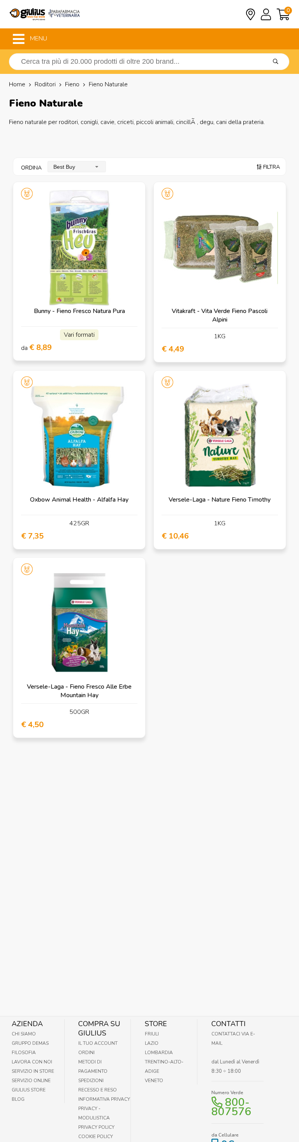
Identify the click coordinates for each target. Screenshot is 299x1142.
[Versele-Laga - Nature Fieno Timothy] (220, 436)
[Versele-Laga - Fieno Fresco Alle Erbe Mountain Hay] (79, 623)
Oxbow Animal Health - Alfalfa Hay (79, 499)
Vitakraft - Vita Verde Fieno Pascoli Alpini (219, 315)
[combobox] (76, 166)
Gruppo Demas (30, 1043)
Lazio (151, 1043)
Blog (18, 1099)
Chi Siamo (24, 1034)
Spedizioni (91, 1080)
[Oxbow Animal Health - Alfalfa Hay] (79, 436)
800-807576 (231, 1107)
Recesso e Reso (97, 1090)
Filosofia (24, 1052)
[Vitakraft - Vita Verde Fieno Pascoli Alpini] (220, 248)
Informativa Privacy (104, 1099)
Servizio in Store (33, 1071)
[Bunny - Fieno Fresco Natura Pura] (79, 248)
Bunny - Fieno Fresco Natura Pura (79, 311)
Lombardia (159, 1052)
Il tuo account (98, 1043)
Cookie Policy (95, 1136)
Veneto (154, 1080)
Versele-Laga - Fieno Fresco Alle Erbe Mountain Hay (79, 691)
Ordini (86, 1052)
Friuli (152, 1034)
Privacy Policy (96, 1127)
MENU (37, 38)
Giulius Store (29, 1090)
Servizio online (31, 1080)
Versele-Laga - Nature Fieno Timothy (220, 499)
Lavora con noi (32, 1062)
